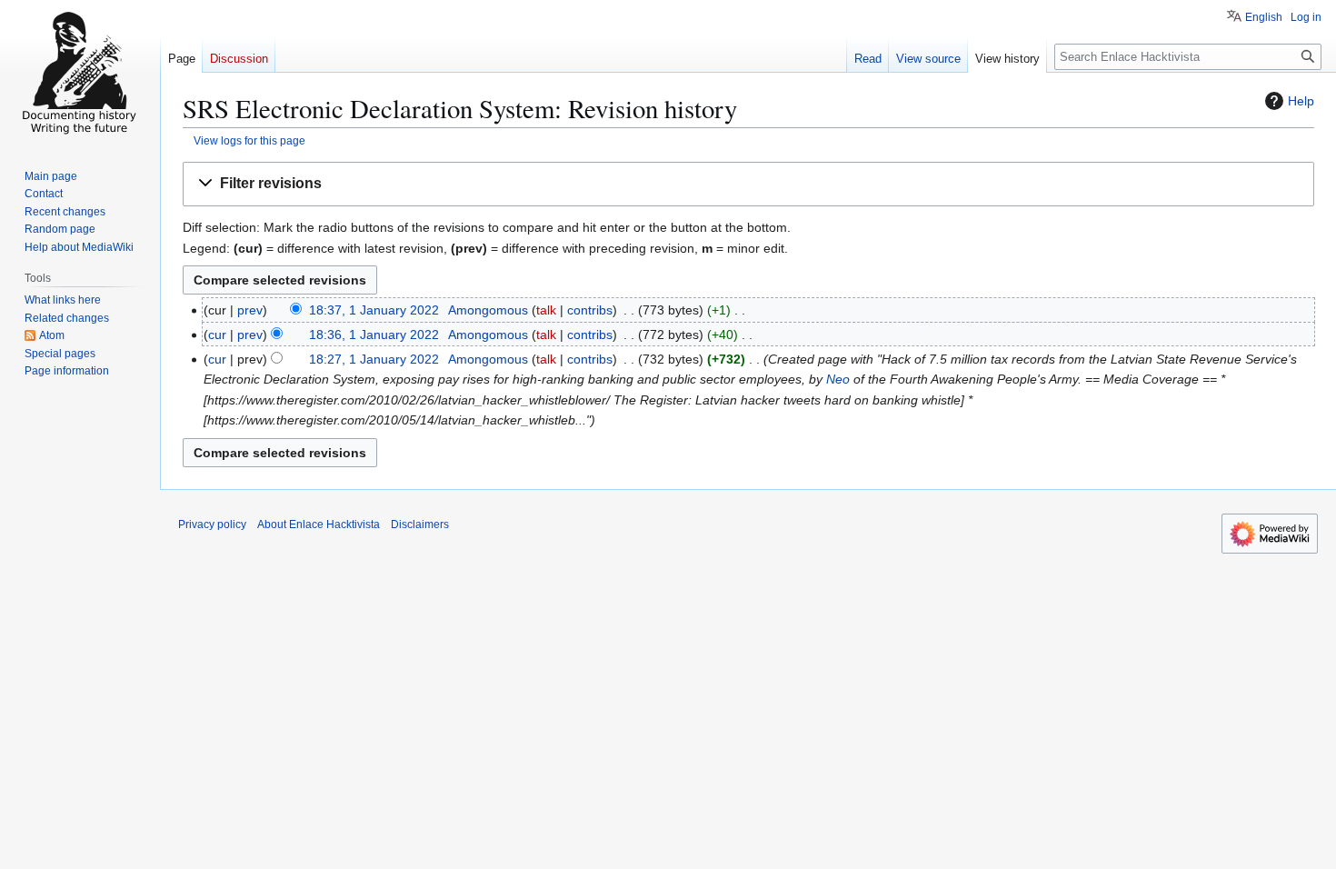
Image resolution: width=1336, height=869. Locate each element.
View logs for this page (249, 140)
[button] (748, 184)
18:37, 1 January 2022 (374, 310)
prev (250, 310)
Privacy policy (212, 524)
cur (217, 334)
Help (1301, 101)
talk (546, 310)
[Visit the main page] (80, 72)
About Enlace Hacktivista (318, 524)
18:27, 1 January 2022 (374, 359)
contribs (590, 310)
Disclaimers (420, 524)
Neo (838, 379)
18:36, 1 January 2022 (374, 334)
